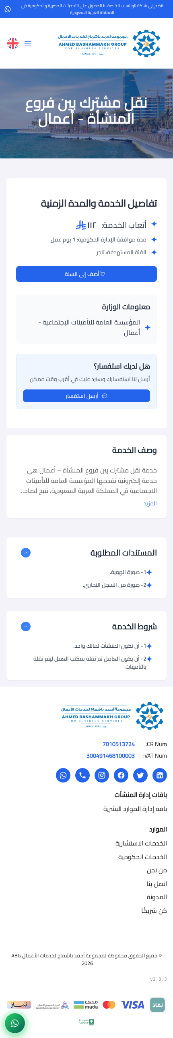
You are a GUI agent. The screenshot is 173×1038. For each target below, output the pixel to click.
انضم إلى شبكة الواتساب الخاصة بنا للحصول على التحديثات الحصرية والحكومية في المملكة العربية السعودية (92, 9)
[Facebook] (121, 775)
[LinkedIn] (159, 775)
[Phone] (82, 775)
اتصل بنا (156, 884)
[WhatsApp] (63, 775)
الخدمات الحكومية (142, 857)
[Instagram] (102, 775)
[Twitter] (140, 775)
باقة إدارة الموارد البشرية (135, 809)
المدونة (157, 897)
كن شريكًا (154, 910)
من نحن (157, 870)
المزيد (150, 503)
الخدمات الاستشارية (141, 843)
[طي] (26, 553)
